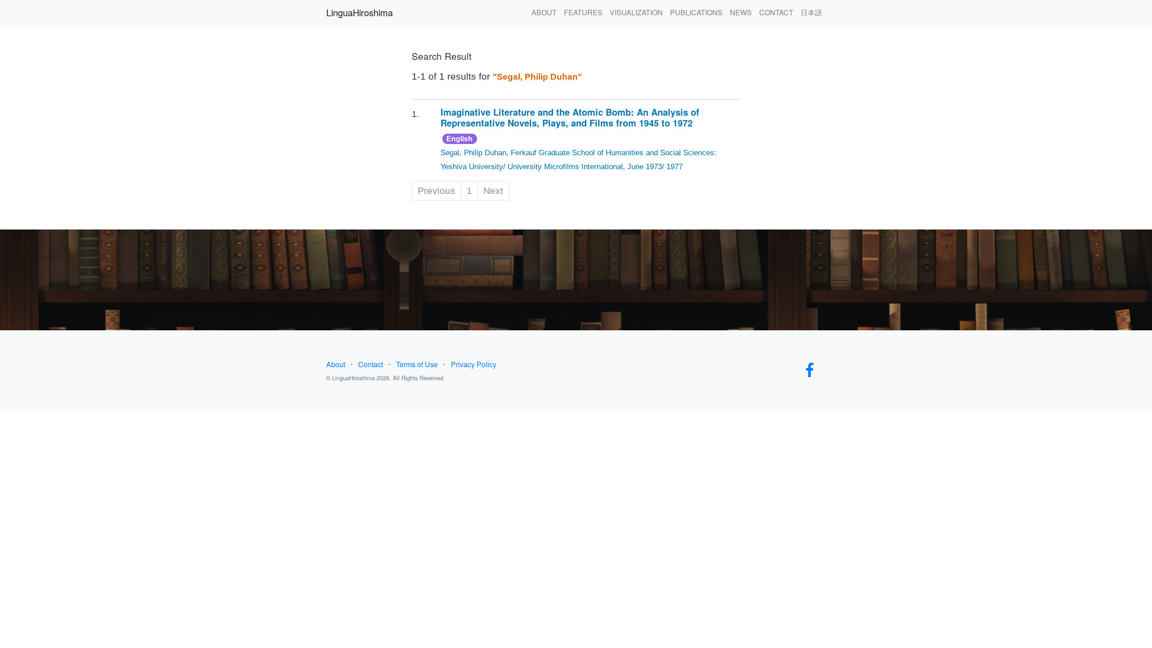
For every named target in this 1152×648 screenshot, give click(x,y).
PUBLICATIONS (696, 12)
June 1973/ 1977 (655, 166)
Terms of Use (417, 364)
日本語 (811, 12)
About (335, 364)
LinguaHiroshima (359, 12)
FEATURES (583, 12)
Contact (370, 364)
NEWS (741, 12)
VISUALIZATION (636, 12)
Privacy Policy (473, 364)
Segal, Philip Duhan (473, 152)
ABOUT (544, 12)
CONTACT (776, 12)
